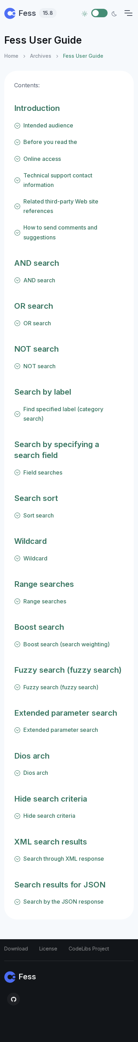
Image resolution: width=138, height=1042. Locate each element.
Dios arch (32, 755)
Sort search (38, 515)
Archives (40, 56)
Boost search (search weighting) (66, 644)
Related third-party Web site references (60, 206)
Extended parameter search (65, 712)
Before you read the (50, 141)
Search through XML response (63, 858)
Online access (42, 158)
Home (11, 56)
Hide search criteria (50, 798)
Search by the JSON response (63, 901)
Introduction (37, 108)
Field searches (42, 472)
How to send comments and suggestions (60, 232)
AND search (36, 263)
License (48, 949)
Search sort (36, 498)
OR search (33, 305)
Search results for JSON (59, 884)
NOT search (36, 348)
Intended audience (48, 125)
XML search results (50, 841)
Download (16, 949)
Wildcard (30, 541)
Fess (35, 13)
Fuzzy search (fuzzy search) (68, 669)
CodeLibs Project (89, 949)
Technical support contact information (57, 180)
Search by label (42, 391)
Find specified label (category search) (63, 414)
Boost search (39, 627)
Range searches (44, 584)
